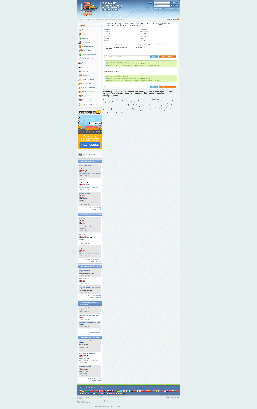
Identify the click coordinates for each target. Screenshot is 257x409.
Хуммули (143, 38)
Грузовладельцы (99, 19)
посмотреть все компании (93, 295)
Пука (105, 40)
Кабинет (84, 34)
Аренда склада (86, 100)
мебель (81, 179)
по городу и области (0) (142, 45)
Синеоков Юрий (84, 308)
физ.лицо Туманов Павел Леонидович (86, 227)
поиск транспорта (145, 108)
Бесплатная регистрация (172, 8)
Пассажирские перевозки (89, 67)
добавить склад (96, 380)
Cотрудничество (91, 387)
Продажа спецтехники (88, 87)
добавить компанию (95, 297)
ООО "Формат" (83, 373)
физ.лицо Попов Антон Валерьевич (89, 241)
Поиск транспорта (87, 63)
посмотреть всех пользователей (91, 329)
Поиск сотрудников (88, 79)
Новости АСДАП (87, 50)
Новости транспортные (89, 54)
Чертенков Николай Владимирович (89, 322)
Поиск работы (86, 75)
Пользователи (86, 42)
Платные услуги (87, 104)
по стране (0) (160, 45)
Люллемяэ (107, 36)
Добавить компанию (167, 56)
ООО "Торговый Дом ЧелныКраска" (89, 287)
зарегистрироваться (95, 332)
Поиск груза (85, 71)
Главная (82, 19)
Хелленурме (144, 36)
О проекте (85, 38)
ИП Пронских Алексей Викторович (89, 187)
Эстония (113, 19)
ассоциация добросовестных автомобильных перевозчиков (112, 6)
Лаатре (106, 34)
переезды (107, 19)
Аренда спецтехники (88, 91)
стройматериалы (84, 193)
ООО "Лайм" (83, 278)
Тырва (142, 34)
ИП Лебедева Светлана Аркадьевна (89, 254)
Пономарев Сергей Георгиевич (88, 315)
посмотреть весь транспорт (93, 259)
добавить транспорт (95, 261)
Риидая (142, 29)
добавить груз (96, 209)
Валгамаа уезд (120, 19)
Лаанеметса (108, 31)
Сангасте (143, 31)
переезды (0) (118, 45)
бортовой (82, 218)
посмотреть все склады (94, 378)
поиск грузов (132, 108)
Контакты (100, 387)
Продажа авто (86, 83)
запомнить (175, 5)
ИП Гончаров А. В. (84, 270)
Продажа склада (87, 96)
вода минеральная (85, 165)
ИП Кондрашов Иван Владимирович (89, 173)
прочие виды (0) (140, 47)
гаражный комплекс (85, 366)
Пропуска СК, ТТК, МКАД (89, 154)
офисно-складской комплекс (88, 341)
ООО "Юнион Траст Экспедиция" (88, 348)
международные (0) (120, 47)
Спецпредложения (87, 59)
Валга (106, 29)
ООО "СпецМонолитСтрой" (87, 202)
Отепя (106, 38)
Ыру (141, 40)
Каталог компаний (89, 19)
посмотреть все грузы (94, 207)
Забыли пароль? (158, 8)
